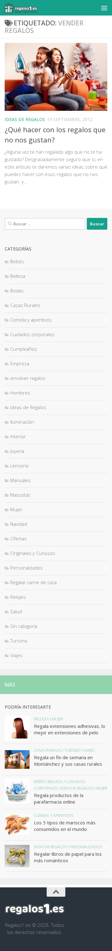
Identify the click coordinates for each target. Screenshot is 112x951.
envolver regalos (27, 378)
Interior (18, 436)
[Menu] (104, 8)
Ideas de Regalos (25, 119)
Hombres (20, 393)
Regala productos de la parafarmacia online (58, 798)
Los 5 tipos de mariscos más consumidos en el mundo (65, 825)
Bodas (17, 290)
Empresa (19, 363)
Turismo (18, 641)
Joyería (17, 451)
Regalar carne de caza (33, 582)
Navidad (18, 524)
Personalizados (26, 568)
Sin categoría (23, 626)
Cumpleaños (23, 349)
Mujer (16, 509)
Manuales (20, 480)
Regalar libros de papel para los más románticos (68, 857)
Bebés (17, 261)
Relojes (18, 597)
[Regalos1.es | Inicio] (26, 7)
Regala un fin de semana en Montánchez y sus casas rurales (68, 760)
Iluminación (22, 422)
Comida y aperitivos (31, 320)
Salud (16, 611)
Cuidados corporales (32, 334)
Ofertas (18, 538)
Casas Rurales (25, 305)
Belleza (17, 276)
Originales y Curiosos (32, 553)
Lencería (19, 465)
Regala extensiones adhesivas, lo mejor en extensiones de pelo (69, 729)
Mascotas (20, 495)
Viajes (16, 655)
